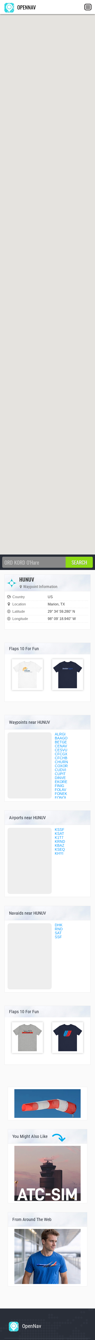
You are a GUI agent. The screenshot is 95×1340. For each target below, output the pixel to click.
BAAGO (61, 738)
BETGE (61, 742)
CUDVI (60, 770)
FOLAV (60, 790)
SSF (58, 937)
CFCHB (61, 758)
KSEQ (60, 849)
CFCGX (61, 754)
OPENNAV (26, 7)
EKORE (61, 782)
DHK (59, 925)
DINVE (60, 778)
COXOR (61, 766)
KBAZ (59, 845)
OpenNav (31, 1326)
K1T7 (59, 837)
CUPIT (60, 774)
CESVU (61, 750)
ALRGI (60, 734)
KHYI (59, 853)
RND (59, 929)
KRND (60, 841)
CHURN (61, 762)
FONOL (61, 798)
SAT (58, 933)
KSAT (59, 834)
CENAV (61, 746)
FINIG (59, 786)
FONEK (61, 794)
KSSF (59, 830)
